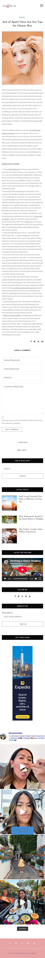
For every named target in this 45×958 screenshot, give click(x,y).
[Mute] (36, 578)
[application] (22, 569)
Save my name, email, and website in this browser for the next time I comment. (22, 421)
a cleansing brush (13, 169)
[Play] (5, 578)
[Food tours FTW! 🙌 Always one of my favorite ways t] (22, 766)
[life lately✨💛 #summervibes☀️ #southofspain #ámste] (22, 857)
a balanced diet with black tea (24, 288)
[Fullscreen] (40, 578)
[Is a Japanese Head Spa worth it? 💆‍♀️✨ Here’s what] (22, 811)
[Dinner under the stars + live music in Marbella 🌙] (22, 902)
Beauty (22, 17)
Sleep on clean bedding (12, 315)
